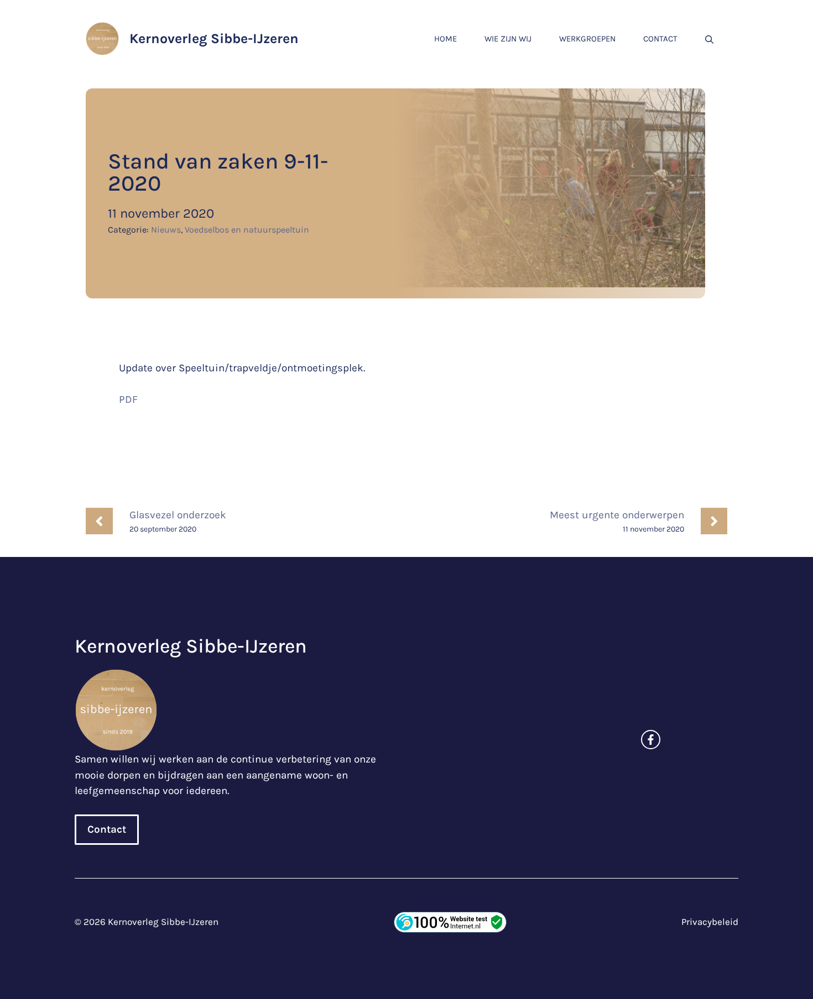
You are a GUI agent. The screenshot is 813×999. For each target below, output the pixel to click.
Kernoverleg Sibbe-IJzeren (214, 38)
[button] (709, 39)
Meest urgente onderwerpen (617, 515)
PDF (128, 399)
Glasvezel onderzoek (177, 515)
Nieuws (166, 229)
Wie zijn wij (507, 38)
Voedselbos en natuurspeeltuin (247, 229)
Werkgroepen (587, 38)
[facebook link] (650, 739)
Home (445, 38)
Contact (660, 38)
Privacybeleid (709, 921)
